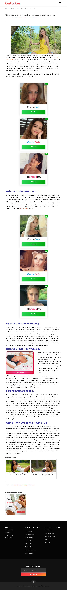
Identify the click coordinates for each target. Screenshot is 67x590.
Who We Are (9, 530)
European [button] (47, 542)
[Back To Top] (33, 582)
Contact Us (8, 532)
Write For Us (9, 535)
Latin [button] (46, 539)
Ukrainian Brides (49, 533)
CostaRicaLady (29, 553)
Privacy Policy (9, 538)
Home (6, 8)
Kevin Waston (33, 18)
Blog (14, 485)
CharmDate (28, 531)
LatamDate (28, 544)
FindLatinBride (29, 547)
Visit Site (33, 112)
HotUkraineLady (29, 534)
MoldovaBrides (29, 541)
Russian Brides (49, 530)
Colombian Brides (50, 536)
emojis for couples (16, 440)
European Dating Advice (25, 485)
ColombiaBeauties (30, 550)
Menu (60, 3)
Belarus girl (23, 208)
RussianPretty (29, 537)
